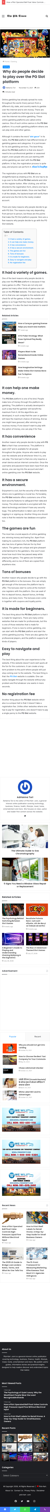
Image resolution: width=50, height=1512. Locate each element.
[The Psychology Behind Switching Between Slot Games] (13, 910)
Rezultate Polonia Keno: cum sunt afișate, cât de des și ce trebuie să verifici (36, 922)
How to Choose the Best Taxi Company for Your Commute (32, 1057)
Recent (37, 1036)
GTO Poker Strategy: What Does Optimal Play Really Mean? (30, 339)
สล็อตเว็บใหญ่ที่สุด (39, 167)
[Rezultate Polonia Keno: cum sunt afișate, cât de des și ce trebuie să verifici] (37, 910)
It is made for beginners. (20, 257)
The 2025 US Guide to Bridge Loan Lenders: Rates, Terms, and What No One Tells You (12, 1266)
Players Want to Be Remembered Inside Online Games (30, 355)
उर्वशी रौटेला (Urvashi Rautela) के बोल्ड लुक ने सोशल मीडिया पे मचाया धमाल (32, 1082)
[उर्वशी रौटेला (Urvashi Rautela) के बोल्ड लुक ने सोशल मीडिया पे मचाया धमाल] (10, 1083)
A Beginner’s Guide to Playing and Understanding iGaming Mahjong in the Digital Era (12, 953)
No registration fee (17, 263)
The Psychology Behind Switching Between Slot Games (13, 921)
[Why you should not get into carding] (10, 1048)
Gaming (14, 61)
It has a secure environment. (22, 248)
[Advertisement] (35, 14)
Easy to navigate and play (20, 260)
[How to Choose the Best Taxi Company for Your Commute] (10, 1060)
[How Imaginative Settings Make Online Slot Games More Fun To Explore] (9, 370)
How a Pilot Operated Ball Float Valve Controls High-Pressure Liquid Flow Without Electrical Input (12, 1233)
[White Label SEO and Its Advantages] (10, 1095)
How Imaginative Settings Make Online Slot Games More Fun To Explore (32, 370)
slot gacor (34, 136)
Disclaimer (41, 1490)
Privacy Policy (29, 1490)
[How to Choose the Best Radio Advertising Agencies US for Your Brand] (40, 1447)
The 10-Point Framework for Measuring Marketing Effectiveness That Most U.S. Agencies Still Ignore (36, 1269)
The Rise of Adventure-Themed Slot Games (36, 949)
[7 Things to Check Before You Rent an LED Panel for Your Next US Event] (25, 1457)
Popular (12, 1036)
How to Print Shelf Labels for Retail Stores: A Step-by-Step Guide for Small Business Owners (36, 1232)
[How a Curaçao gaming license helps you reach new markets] (9, 326)
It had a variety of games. (20, 239)
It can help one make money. (22, 242)
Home (6, 61)
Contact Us (18, 1490)
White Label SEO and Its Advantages (30, 1093)
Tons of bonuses (17, 254)
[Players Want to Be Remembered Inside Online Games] (9, 355)
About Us (9, 1490)
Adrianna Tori (11, 88)
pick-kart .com (25, 1495)
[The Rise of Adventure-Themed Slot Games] (37, 939)
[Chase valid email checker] (10, 1071)
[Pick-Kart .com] (16, 16)
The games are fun (18, 251)
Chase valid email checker (31, 1068)
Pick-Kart (42, 1486)
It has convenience (18, 245)
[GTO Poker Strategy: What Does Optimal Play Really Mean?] (9, 339)
